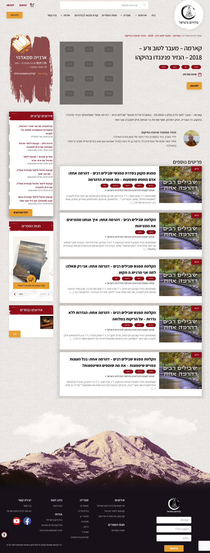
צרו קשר (52, 15)
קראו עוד (42, 73)
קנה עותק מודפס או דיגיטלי (31, 285)
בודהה (151, 186)
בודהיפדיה (83, 511)
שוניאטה (127, 325)
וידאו (86, 526)
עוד (15, 334)
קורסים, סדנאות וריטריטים (112, 516)
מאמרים (84, 505)
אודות (66, 15)
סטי (185, 67)
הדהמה (115, 186)
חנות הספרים (109, 15)
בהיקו (163, 67)
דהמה (175, 67)
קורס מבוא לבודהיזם (86, 15)
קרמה (196, 67)
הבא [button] (21, 294)
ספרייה (185, 35)
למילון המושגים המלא (25, 73)
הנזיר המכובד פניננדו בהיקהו (158, 132)
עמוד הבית (196, 35)
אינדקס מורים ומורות (52, 525)
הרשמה (174, 548)
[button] (4, 535)
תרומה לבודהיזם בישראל (19, 511)
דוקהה (128, 186)
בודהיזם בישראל (54, 520)
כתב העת (57, 505)
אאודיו (85, 532)
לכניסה (10, 5)
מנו (104, 186)
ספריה (127, 15)
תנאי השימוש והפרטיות (51, 530)
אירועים (142, 15)
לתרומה (14, 15)
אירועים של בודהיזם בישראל (111, 505)
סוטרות (85, 521)
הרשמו (22, 5)
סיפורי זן (84, 516)
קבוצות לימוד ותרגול (114, 511)
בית (153, 15)
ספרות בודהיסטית (80, 537)
